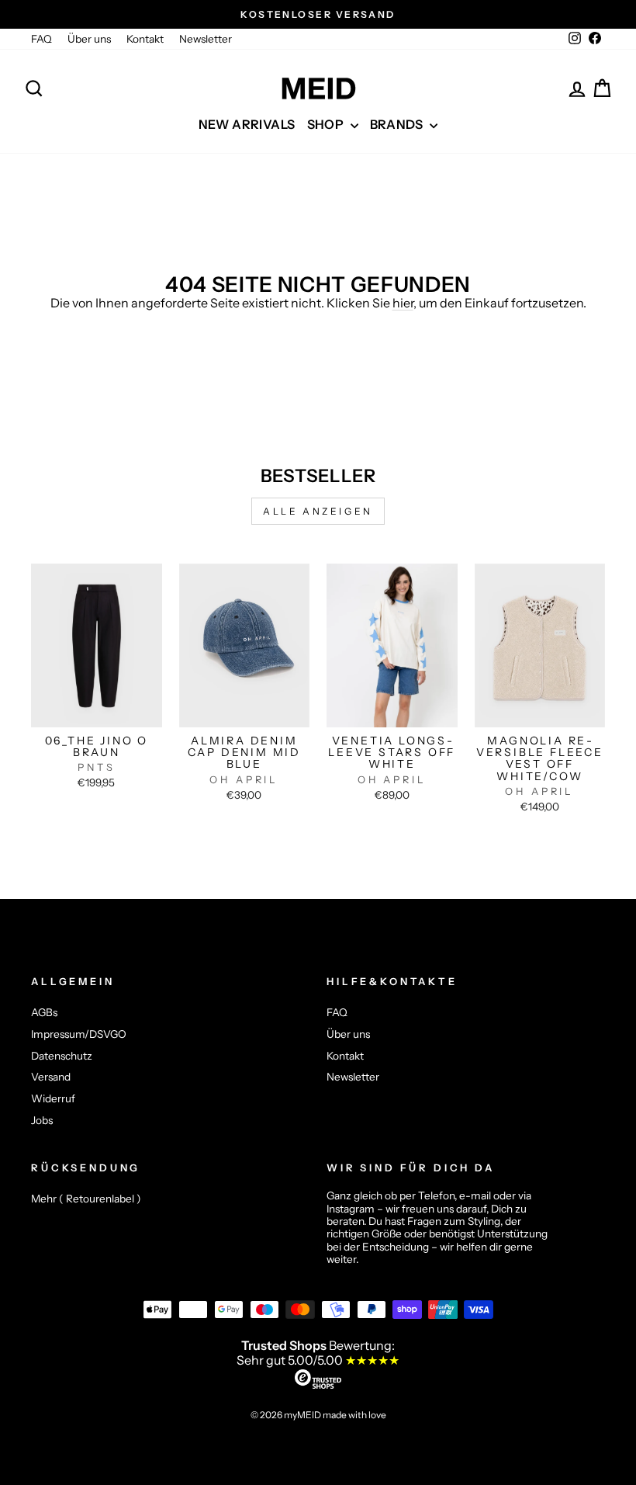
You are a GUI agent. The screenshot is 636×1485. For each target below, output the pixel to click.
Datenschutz (61, 1056)
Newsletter (205, 39)
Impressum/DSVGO (78, 1034)
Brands (398, 124)
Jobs (42, 1120)
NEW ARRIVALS (247, 124)
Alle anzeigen (318, 511)
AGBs (44, 1012)
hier (402, 303)
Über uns (89, 39)
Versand (51, 1076)
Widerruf (53, 1098)
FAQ (41, 39)
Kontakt (145, 39)
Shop (327, 124)
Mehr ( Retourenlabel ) (86, 1198)
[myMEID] (318, 88)
